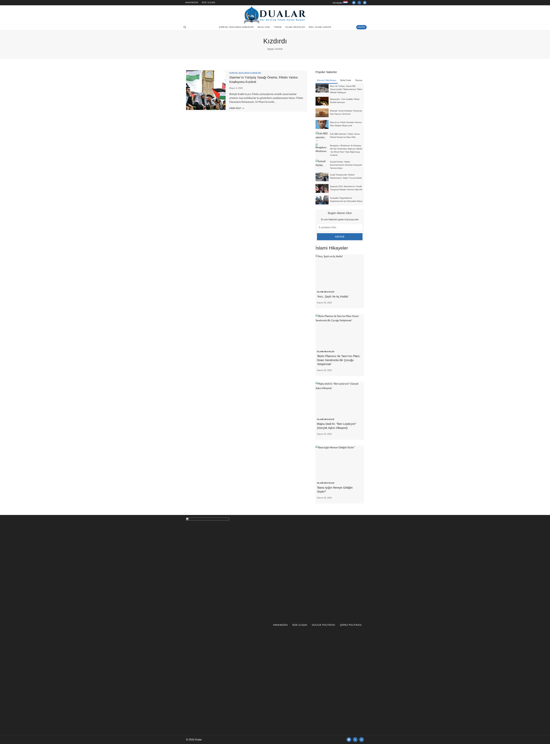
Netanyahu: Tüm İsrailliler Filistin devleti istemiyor (345, 100)
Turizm (278, 27)
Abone (361, 27)
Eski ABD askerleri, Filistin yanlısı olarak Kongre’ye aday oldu (345, 135)
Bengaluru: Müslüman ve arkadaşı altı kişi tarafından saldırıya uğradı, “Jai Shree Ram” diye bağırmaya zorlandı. (346, 150)
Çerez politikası (351, 625)
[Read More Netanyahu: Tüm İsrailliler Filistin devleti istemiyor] (322, 101)
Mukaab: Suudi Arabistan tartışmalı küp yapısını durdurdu (346, 112)
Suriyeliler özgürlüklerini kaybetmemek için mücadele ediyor (346, 199)
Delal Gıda (264, 27)
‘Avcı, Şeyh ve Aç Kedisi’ (332, 296)
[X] (355, 739)
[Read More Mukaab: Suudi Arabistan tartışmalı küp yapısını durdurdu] (322, 112)
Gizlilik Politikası (323, 625)
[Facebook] (354, 3)
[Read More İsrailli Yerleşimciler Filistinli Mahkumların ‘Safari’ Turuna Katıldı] (322, 176)
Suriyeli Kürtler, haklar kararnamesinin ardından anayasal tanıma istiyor (346, 165)
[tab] (327, 80)
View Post (236, 108)
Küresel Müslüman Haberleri (236, 27)
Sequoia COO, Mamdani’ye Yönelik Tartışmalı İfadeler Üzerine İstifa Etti (346, 188)
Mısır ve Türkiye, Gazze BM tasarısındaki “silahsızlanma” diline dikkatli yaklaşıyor (346, 89)
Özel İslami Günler (320, 27)
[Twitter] (359, 3)
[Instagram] (365, 3)
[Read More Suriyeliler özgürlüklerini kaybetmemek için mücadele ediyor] (322, 200)
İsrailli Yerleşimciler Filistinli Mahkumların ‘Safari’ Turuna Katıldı (346, 176)
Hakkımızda (191, 2)
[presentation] (340, 270)
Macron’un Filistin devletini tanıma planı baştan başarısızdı (346, 124)
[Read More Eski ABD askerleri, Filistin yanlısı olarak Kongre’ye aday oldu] (322, 136)
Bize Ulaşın (208, 2)
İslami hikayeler (295, 27)
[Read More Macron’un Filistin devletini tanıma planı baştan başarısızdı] (322, 124)
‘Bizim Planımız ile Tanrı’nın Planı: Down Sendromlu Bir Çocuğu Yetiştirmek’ (338, 360)
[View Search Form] (184, 27)
